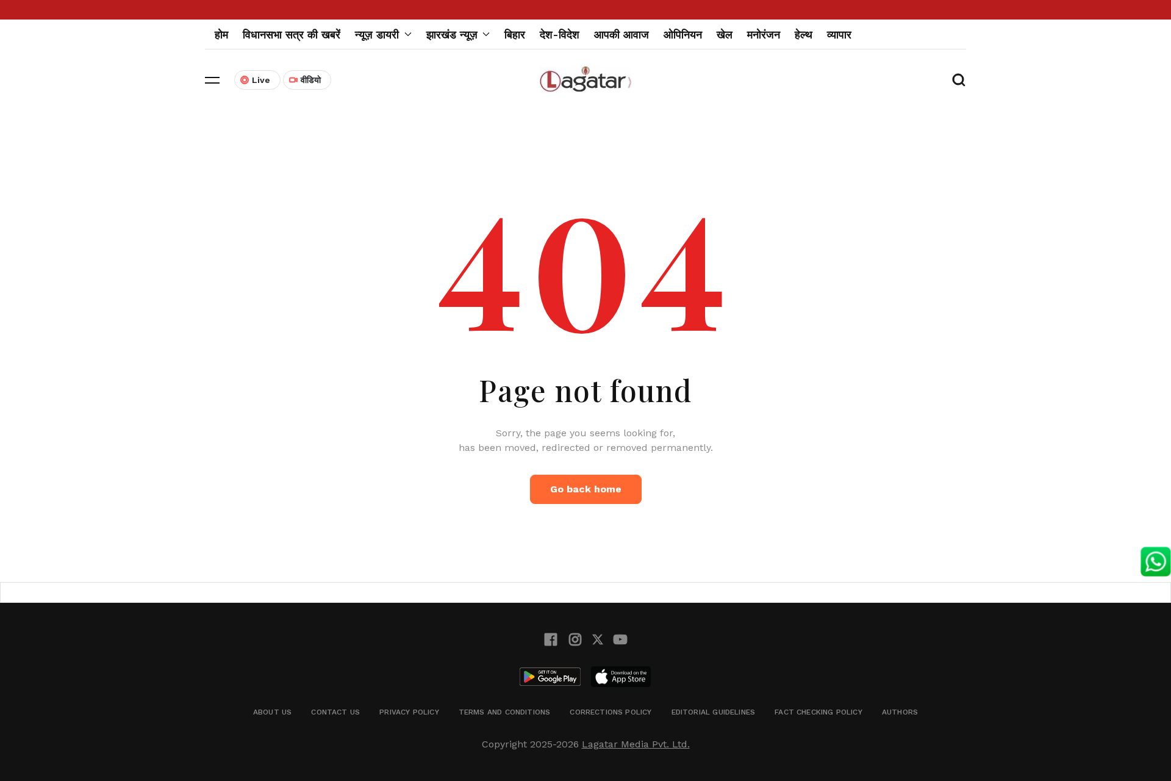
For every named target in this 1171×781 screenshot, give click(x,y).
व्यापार (839, 34)
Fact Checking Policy (818, 712)
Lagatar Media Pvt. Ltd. (636, 744)
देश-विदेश (559, 34)
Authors (900, 712)
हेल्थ (803, 34)
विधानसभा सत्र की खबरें (291, 34)
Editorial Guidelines (713, 712)
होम (221, 34)
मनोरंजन (763, 34)
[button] (212, 80)
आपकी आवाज (621, 34)
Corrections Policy (610, 712)
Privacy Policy (409, 712)
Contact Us (335, 712)
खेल (724, 34)
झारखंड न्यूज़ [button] (452, 34)
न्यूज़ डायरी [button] (377, 34)
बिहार (514, 34)
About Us (272, 712)
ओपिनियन (683, 34)
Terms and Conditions (505, 712)
